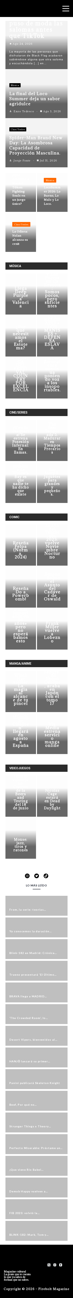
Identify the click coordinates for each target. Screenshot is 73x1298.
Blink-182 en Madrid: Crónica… (33, 953)
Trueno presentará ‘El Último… (33, 974)
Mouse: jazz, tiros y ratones (20, 844)
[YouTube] (60, 1264)
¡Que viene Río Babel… (26, 1169)
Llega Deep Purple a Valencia (20, 297)
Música (15, 85)
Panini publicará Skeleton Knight (34, 1083)
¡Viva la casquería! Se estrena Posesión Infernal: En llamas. (20, 440)
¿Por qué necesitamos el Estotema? (21, 337)
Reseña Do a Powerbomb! (20, 594)
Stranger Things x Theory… (30, 1126)
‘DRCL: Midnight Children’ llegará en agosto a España (20, 729)
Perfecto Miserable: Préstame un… (36, 1148)
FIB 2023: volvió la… (24, 1213)
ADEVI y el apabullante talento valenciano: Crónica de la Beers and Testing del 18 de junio (20, 785)
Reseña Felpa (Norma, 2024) (21, 550)
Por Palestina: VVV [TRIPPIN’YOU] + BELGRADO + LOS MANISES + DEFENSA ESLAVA (52, 321)
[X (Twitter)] (48, 1264)
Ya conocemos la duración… (30, 931)
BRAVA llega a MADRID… (28, 996)
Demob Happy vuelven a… (28, 1191)
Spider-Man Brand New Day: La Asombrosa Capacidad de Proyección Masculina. (36, 145)
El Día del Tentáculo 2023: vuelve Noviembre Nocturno (52, 541)
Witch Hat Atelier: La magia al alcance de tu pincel (20, 689)
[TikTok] (46, 876)
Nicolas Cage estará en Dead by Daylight (52, 799)
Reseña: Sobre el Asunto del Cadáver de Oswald (52, 587)
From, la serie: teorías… (27, 909)
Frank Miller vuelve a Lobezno (52, 632)
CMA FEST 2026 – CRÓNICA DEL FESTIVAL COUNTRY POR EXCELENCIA (21, 368)
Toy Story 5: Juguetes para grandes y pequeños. (52, 482)
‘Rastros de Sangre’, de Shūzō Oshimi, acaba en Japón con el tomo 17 (52, 684)
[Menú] (65, 8)
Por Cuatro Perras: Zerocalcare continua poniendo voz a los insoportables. (52, 370)
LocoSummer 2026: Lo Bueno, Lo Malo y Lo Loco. (52, 196)
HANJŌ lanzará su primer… (29, 1061)
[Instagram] (27, 876)
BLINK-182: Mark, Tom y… (29, 1234)
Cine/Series (18, 129)
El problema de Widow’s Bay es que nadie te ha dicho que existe (20, 478)
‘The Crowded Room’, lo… (28, 1018)
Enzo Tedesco (24, 111)
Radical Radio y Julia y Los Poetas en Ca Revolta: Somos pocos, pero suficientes (52, 284)
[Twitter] (36, 876)
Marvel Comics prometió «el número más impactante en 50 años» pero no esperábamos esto (20, 616)
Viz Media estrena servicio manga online (52, 735)
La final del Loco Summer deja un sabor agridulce (34, 98)
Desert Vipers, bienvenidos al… (33, 1039)
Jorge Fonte (22, 160)
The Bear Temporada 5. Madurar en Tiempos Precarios (52, 438)
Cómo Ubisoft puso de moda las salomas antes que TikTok (36, 26)
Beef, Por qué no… (23, 1104)
